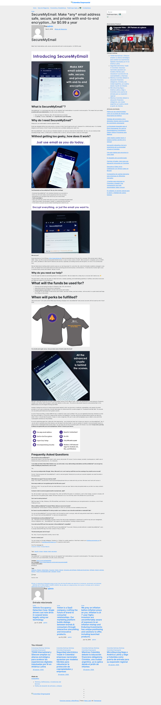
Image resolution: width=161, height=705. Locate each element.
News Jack (87, 700)
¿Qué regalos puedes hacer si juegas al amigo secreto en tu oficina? (116, 140)
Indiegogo (33, 570)
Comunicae (35, 648)
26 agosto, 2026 (38, 669)
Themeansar (97, 700)
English (57, 570)
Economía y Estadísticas (58, 8)
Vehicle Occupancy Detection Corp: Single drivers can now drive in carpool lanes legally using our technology (43, 613)
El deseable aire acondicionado (117, 158)
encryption (54, 551)
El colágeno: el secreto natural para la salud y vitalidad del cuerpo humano (118, 193)
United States (45, 570)
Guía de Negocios (43, 8)
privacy (41, 551)
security (37, 551)
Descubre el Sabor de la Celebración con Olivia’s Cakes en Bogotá (117, 168)
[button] (129, 8)
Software (92, 570)
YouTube (43, 546)
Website (47, 546)
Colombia (60, 648)
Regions (33, 571)
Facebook (33, 546)
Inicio (34, 8)
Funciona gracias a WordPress (69, 700)
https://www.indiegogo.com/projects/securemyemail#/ (53, 562)
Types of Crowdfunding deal (43, 571)
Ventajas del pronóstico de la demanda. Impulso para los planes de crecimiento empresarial (118, 121)
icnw (32, 11)
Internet (61, 570)
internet (45, 551)
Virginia (58, 571)
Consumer (51, 570)
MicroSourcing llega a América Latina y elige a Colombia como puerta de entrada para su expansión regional (118, 92)
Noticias (42, 648)
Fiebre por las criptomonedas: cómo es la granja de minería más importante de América (117, 113)
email (49, 551)
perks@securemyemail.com (49, 542)
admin (50, 26)
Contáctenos (87, 8)
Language (53, 571)
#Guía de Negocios (61, 29)
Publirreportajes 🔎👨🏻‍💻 (74, 8)
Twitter (38, 546)
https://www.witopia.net (55, 258)
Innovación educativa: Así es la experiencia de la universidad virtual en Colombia (116, 147)
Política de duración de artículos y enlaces (48, 686)
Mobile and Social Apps (83, 570)
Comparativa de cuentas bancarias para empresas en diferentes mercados (118, 176)
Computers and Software (70, 570)
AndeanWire (35, 678)
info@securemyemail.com (93, 540)
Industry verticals (99, 570)
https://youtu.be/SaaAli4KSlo (43, 560)
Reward (39, 570)
